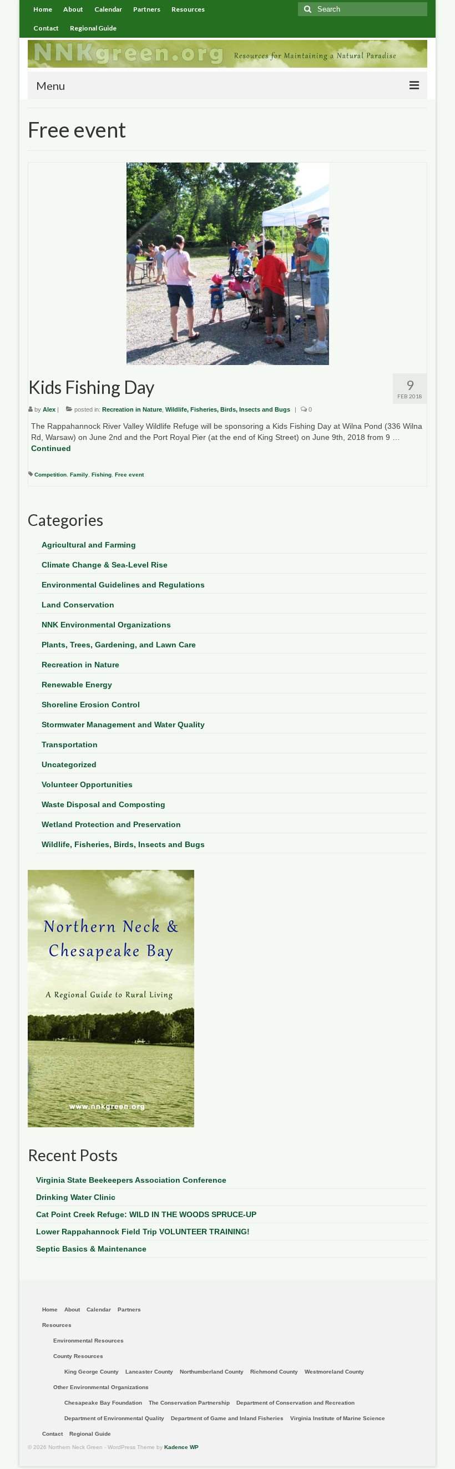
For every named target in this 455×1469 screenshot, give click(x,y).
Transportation (70, 744)
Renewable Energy (77, 684)
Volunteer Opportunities (87, 784)
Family (79, 475)
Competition (50, 475)
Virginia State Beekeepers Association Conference (131, 1180)
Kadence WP (181, 1447)
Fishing (102, 475)
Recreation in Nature (132, 409)
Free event (129, 475)
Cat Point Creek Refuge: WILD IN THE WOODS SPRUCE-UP (146, 1214)
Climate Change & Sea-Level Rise (105, 564)
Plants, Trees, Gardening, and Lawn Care (119, 644)
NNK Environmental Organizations (106, 624)
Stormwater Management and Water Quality (123, 724)
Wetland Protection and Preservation (111, 824)
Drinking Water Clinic (75, 1197)
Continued (51, 448)
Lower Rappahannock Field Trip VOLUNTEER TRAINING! (143, 1231)
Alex (49, 409)
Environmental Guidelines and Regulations (123, 584)
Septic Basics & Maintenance (91, 1248)
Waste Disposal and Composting (103, 804)
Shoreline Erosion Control (91, 704)
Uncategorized (69, 764)
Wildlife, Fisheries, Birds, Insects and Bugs (227, 409)
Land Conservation (78, 604)
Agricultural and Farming (89, 544)
